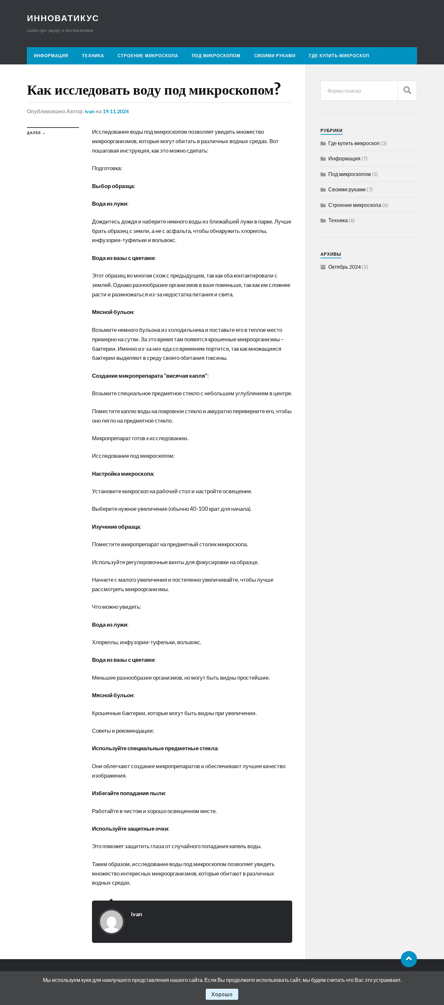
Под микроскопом (216, 55)
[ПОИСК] (407, 91)
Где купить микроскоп (339, 55)
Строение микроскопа (148, 55)
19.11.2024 (116, 111)
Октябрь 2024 (344, 267)
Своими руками (274, 55)
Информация (51, 55)
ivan (90, 111)
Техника (93, 55)
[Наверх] (409, 959)
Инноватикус (63, 18)
